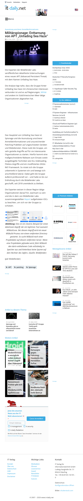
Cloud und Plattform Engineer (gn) (65, 124)
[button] (9, 19)
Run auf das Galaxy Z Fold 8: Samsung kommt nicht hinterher (70, 257)
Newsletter (35, 474)
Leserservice (35, 469)
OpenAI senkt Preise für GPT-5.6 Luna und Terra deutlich (70, 269)
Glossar (34, 466)
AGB (8, 471)
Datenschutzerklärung (14, 436)
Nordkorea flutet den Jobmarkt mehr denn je (38, 390)
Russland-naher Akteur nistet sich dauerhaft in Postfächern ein (69, 280)
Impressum (11, 474)
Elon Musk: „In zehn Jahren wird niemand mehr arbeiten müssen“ (70, 293)
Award (33, 471)
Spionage (32, 267)
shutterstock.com (66, 490)
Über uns (10, 466)
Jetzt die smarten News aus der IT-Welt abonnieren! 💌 (16, 413)
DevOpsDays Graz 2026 (61, 68)
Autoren (34, 479)
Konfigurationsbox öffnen (64, 485)
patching (20, 267)
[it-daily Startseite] (18, 8)
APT (9, 267)
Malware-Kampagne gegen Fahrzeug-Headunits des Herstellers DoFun (37, 355)
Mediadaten (35, 464)
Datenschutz (11, 469)
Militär (44, 92)
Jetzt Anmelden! (37, 418)
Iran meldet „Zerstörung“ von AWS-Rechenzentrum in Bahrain (70, 305)
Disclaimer (11, 476)
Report (27, 199)
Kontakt (10, 464)
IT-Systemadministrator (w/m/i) (64, 104)
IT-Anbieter (35, 476)
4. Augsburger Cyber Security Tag (65, 89)
